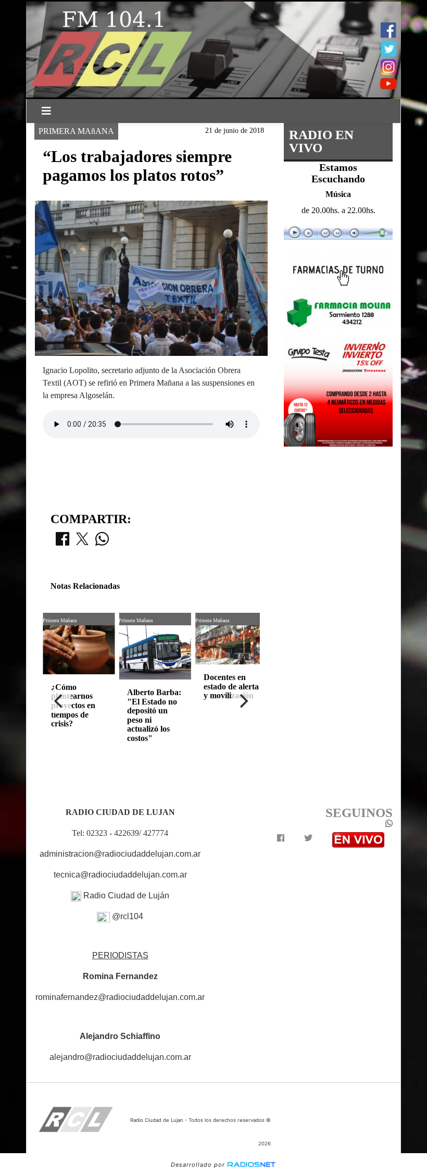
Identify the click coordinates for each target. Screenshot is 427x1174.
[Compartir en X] (82, 542)
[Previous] (59, 701)
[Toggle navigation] (46, 111)
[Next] (243, 701)
